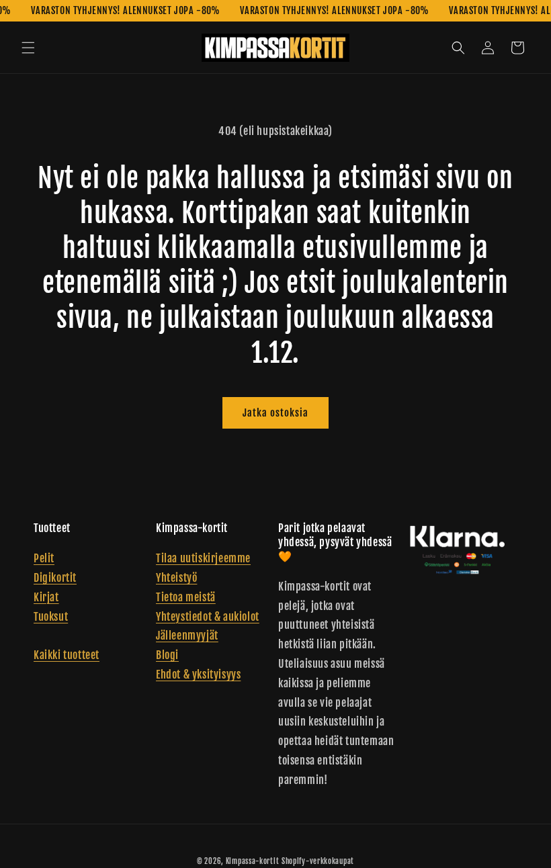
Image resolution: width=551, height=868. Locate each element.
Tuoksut (51, 616)
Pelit (44, 558)
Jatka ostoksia (275, 412)
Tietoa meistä (186, 597)
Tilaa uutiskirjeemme (203, 558)
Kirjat (46, 597)
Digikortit (55, 577)
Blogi (167, 655)
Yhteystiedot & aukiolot (207, 616)
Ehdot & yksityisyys (198, 674)
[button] (28, 47)
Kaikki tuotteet (66, 655)
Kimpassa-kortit (253, 861)
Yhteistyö (176, 577)
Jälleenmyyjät (187, 635)
